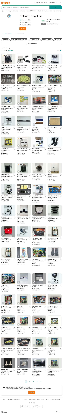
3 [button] (33, 381)
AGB (4, 399)
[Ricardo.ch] (5, 3)
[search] (56, 7)
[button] (41, 2)
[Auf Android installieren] (37, 406)
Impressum (25, 399)
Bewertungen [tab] (20, 34)
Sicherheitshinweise (55, 399)
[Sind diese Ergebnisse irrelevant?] (9, 48)
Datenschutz (32, 399)
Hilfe (38, 399)
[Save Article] (14, 66)
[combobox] (25, 7)
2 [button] (29, 381)
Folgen (23, 28)
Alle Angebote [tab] (7, 34)
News (42, 399)
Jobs (47, 399)
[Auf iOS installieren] (26, 406)
